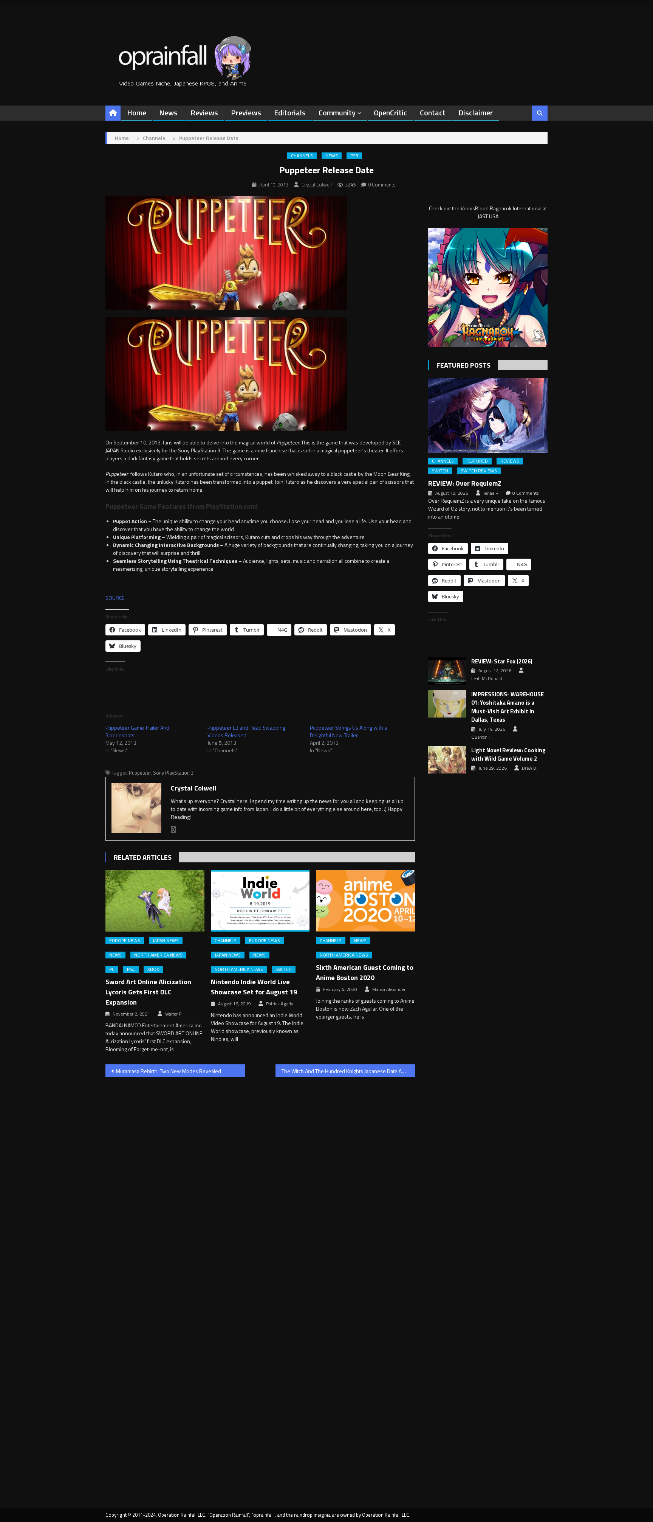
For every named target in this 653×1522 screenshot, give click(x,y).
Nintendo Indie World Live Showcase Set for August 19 (254, 987)
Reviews (204, 112)
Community (337, 112)
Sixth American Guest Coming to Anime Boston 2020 (364, 972)
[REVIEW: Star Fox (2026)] (447, 671)
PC (112, 969)
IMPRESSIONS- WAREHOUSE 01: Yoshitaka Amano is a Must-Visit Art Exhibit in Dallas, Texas (507, 707)
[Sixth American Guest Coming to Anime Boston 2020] (365, 901)
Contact (433, 112)
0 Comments (382, 184)
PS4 (131, 969)
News (168, 112)
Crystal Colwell (317, 184)
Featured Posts (463, 365)
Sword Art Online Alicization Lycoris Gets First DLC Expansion (148, 992)
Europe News (124, 940)
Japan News (166, 940)
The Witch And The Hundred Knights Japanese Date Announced (348, 1071)
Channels (302, 155)
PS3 (354, 155)
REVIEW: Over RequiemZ (464, 483)
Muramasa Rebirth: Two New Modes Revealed (168, 1071)
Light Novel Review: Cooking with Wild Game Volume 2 (508, 754)
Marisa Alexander (388, 989)
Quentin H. (482, 737)
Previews (246, 112)
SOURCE (114, 598)
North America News (158, 955)
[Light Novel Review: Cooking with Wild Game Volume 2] (447, 759)
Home (136, 112)
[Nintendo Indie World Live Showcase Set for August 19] (260, 901)
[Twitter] (173, 830)
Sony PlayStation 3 (173, 773)
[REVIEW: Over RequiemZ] (488, 415)
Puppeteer (140, 773)
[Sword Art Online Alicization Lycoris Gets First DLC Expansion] (154, 901)
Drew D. (529, 768)
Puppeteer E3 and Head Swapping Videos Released (246, 731)
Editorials (290, 112)
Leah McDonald (486, 678)
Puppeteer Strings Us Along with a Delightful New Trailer (348, 731)
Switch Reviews (479, 470)
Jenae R (490, 493)
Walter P (173, 1014)
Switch (283, 969)
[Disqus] (260, 1179)
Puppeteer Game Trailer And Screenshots (137, 731)
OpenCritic (390, 112)
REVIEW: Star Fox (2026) (501, 661)
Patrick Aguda (279, 1003)
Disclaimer (475, 112)
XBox (153, 969)
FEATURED (477, 461)
